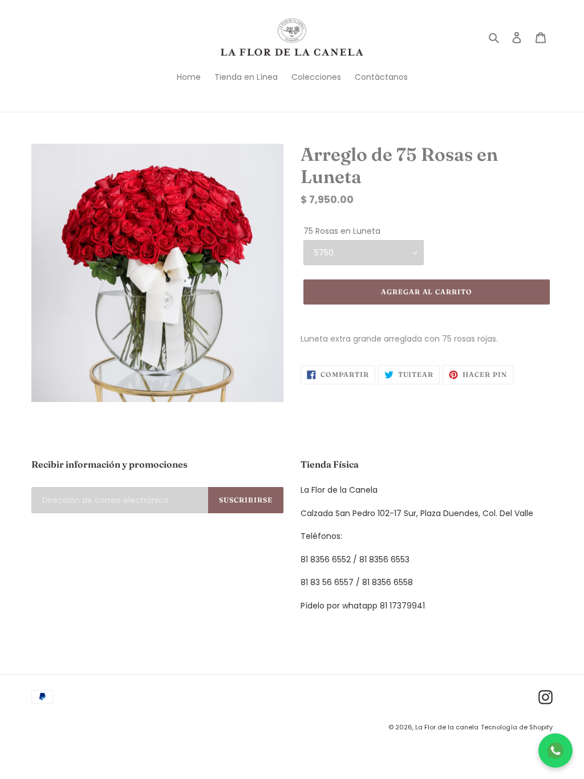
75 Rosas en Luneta (341, 231)
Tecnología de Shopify (517, 727)
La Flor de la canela (446, 727)
